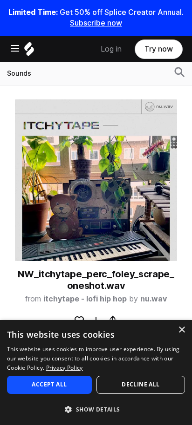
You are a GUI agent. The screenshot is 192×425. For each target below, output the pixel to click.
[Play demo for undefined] (96, 180)
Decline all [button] (140, 384)
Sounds (19, 73)
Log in (111, 49)
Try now (158, 49)
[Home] (29, 51)
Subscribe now (96, 23)
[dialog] (96, 372)
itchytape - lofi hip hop (85, 298)
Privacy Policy (64, 368)
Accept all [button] (49, 384)
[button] (96, 409)
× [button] (181, 330)
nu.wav (153, 298)
